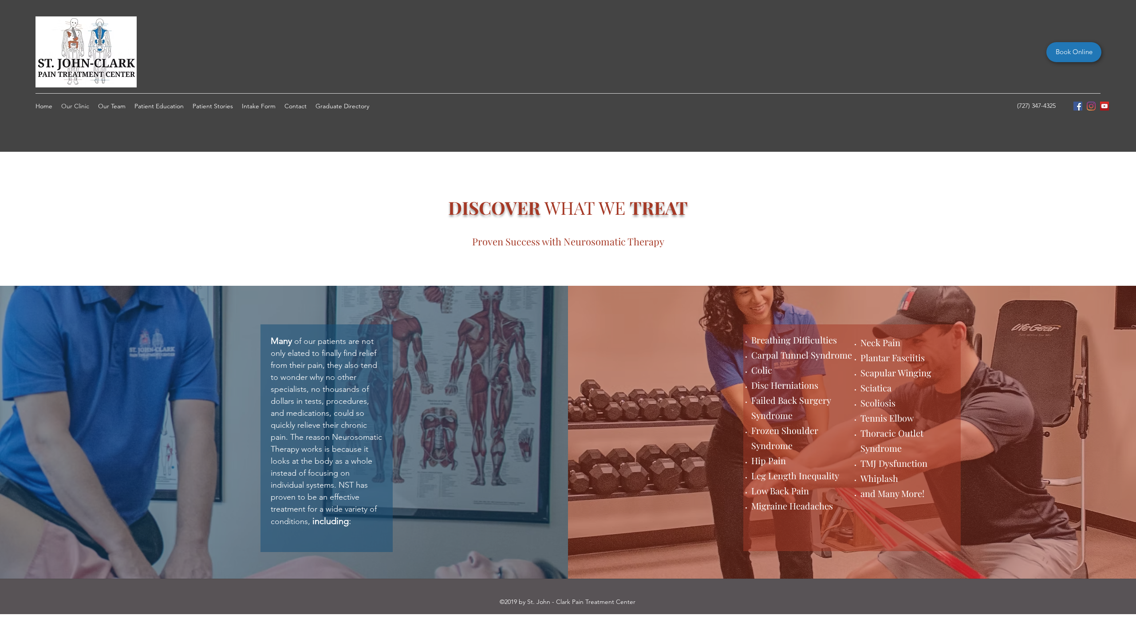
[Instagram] (1091, 106)
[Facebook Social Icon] (1077, 106)
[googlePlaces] (1104, 106)
